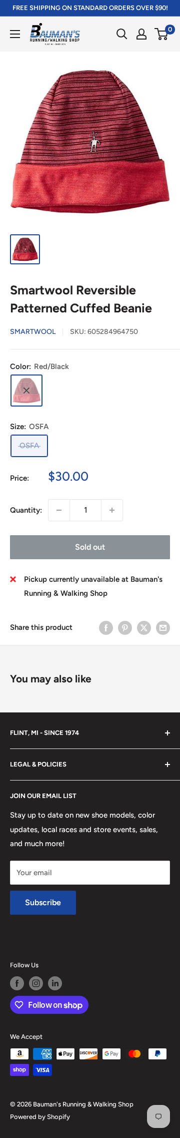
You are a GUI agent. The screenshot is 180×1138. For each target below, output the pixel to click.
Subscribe (43, 902)
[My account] (141, 34)
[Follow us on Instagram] (36, 983)
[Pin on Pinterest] (125, 627)
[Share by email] (163, 627)
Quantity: (26, 510)
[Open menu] (15, 34)
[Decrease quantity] (59, 510)
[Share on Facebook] (106, 627)
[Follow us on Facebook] (17, 983)
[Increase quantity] (112, 510)
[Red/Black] (26, 390)
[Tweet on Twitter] (144, 627)
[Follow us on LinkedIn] (55, 983)
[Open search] (122, 34)
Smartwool (33, 331)
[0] (162, 34)
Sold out (90, 547)
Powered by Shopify (40, 1116)
